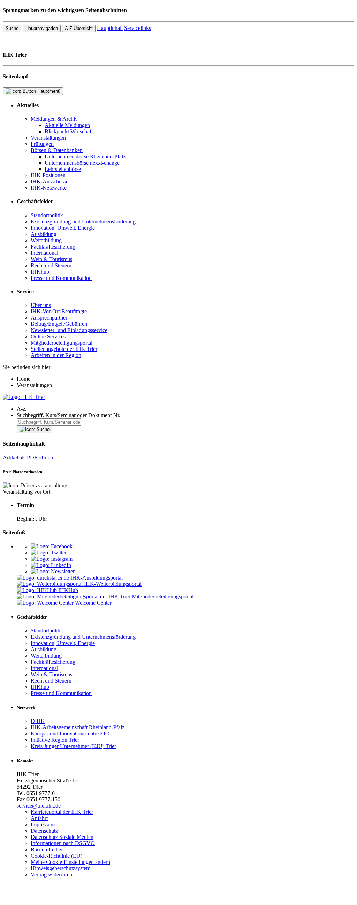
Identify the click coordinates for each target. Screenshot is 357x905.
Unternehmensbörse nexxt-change (82, 163)
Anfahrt (39, 818)
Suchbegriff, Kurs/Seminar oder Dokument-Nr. (68, 415)
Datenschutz (44, 831)
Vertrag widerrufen (51, 875)
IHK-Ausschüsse (49, 181)
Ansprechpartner (49, 318)
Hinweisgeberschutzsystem (60, 868)
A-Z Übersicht (79, 28)
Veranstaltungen (48, 138)
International (44, 253)
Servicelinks (137, 28)
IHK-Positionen (48, 175)
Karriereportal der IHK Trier (62, 812)
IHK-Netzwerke (49, 188)
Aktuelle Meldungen (67, 125)
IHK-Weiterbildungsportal (113, 584)
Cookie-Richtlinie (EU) (56, 856)
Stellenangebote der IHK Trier (64, 349)
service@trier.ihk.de (39, 806)
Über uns (41, 305)
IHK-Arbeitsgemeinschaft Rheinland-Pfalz (77, 727)
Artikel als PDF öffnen (28, 458)
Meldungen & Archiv (54, 119)
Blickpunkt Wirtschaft (69, 131)
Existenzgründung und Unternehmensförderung (83, 222)
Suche (12, 28)
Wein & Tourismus (51, 259)
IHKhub (40, 272)
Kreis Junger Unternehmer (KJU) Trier (73, 746)
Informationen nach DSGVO (63, 843)
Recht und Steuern (51, 265)
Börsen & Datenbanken (57, 150)
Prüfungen (42, 144)
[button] (185, 409)
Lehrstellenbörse (63, 169)
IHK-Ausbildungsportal (96, 578)
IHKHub (68, 590)
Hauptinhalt (110, 28)
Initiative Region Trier (55, 740)
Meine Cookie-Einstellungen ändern (70, 862)
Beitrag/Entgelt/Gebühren (59, 324)
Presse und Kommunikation (61, 278)
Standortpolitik (47, 215)
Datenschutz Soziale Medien (62, 837)
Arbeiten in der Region (56, 355)
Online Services (48, 336)
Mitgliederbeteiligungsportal (61, 343)
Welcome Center (93, 603)
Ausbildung (43, 234)
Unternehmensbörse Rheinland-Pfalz (85, 156)
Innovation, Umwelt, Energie (63, 228)
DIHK (38, 721)
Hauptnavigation (41, 28)
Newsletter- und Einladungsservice (69, 330)
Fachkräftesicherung (53, 247)
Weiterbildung (46, 240)
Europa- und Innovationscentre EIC (70, 734)
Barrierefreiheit (47, 849)
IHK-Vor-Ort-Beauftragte (59, 311)
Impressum (43, 824)
